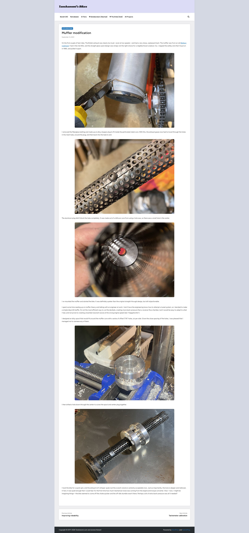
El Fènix (84, 17)
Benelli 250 (64, 17)
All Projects (129, 17)
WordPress (175, 530)
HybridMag (186, 530)
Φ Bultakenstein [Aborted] (98, 17)
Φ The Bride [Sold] (116, 17)
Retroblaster (74, 17)
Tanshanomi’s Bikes (73, 6)
